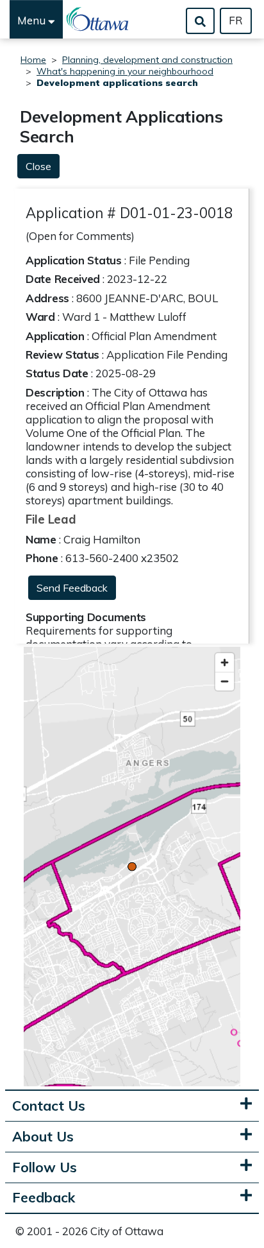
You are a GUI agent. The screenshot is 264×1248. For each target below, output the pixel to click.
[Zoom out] (224, 681)
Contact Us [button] (48, 1106)
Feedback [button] (43, 1198)
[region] (132, 866)
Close (38, 166)
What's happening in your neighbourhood (125, 71)
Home (33, 59)
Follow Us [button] (44, 1167)
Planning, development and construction (147, 59)
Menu (32, 20)
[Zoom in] (224, 662)
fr (236, 20)
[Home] (98, 19)
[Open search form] (200, 21)
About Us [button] (43, 1137)
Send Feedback (72, 587)
